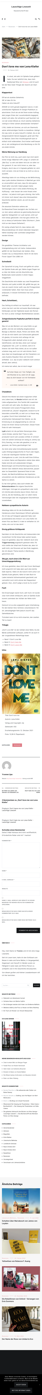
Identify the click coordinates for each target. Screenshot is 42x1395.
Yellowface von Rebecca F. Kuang (16, 1261)
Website (5, 888)
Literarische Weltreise (10, 1140)
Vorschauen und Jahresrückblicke (14, 1162)
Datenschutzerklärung (10, 1361)
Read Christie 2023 (9, 1150)
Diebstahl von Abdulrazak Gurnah (14, 998)
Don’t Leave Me (16, 645)
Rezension (5, 62)
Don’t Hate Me (16, 642)
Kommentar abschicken (28, 930)
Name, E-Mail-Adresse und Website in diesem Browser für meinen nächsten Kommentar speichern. (18, 902)
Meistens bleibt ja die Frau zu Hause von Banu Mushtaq (21, 1007)
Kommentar (7, 840)
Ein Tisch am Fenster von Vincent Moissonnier (17, 1011)
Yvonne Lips (7, 774)
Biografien (6, 1134)
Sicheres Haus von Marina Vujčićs (14, 1001)
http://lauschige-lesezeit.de (14, 778)
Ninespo (26, 82)
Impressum (6, 1357)
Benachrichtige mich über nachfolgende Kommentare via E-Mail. (17, 912)
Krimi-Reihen (7, 1137)
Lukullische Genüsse (9, 1143)
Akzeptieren (21, 1384)
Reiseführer (7, 1153)
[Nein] (40, 1385)
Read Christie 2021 (9, 1147)
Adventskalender (8, 1128)
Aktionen (6, 1131)
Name (4, 871)
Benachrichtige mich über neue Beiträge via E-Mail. (19, 921)
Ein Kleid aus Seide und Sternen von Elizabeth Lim (10, 790)
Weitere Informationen (21, 1390)
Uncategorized (8, 1159)
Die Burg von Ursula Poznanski (19, 1101)
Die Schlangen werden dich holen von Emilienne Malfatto (21, 1004)
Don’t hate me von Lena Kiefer (32, 790)
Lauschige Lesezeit (21, 7)
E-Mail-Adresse (8, 879)
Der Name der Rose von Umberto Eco (17, 1339)
